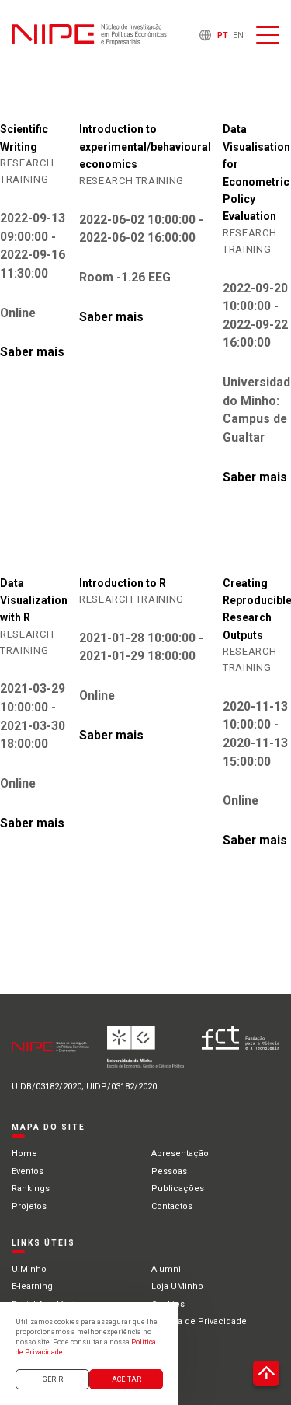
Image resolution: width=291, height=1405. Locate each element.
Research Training (131, 181)
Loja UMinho (177, 1286)
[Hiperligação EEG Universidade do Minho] (146, 1053)
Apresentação (180, 1153)
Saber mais (32, 351)
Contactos (171, 1206)
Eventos (27, 1171)
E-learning (32, 1286)
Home (24, 1153)
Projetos (29, 1206)
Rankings (31, 1188)
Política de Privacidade (199, 1321)
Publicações (177, 1188)
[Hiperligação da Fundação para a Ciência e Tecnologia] (240, 1053)
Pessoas (169, 1171)
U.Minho (29, 1269)
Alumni (166, 1269)
